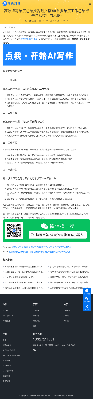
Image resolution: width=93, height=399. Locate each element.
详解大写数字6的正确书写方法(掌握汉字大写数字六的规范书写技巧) (41, 247)
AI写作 (5, 310)
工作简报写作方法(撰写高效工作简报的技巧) (69, 288)
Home (5, 27)
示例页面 (36, 316)
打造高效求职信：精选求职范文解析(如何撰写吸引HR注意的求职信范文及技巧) (25, 266)
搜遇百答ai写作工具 (28, 39)
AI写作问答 (7, 345)
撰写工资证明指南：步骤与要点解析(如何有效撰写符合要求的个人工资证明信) (25, 288)
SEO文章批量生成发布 (11, 355)
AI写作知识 (7, 365)
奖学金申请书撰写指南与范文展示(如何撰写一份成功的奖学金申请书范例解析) (70, 272)
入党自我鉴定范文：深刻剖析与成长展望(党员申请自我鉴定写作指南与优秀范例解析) (25, 272)
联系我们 (36, 321)
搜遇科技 (71, 395)
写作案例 (32, 20)
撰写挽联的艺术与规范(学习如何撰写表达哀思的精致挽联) (25, 282)
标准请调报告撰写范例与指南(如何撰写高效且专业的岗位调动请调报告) (39, 251)
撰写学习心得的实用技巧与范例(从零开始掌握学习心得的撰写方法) (70, 266)
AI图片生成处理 (9, 350)
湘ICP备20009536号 (52, 395)
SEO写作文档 (8, 316)
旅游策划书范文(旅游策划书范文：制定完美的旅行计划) (70, 282)
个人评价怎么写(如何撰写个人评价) (20, 277)
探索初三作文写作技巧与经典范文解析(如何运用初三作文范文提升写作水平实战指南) (70, 277)
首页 (35, 326)
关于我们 (36, 310)
